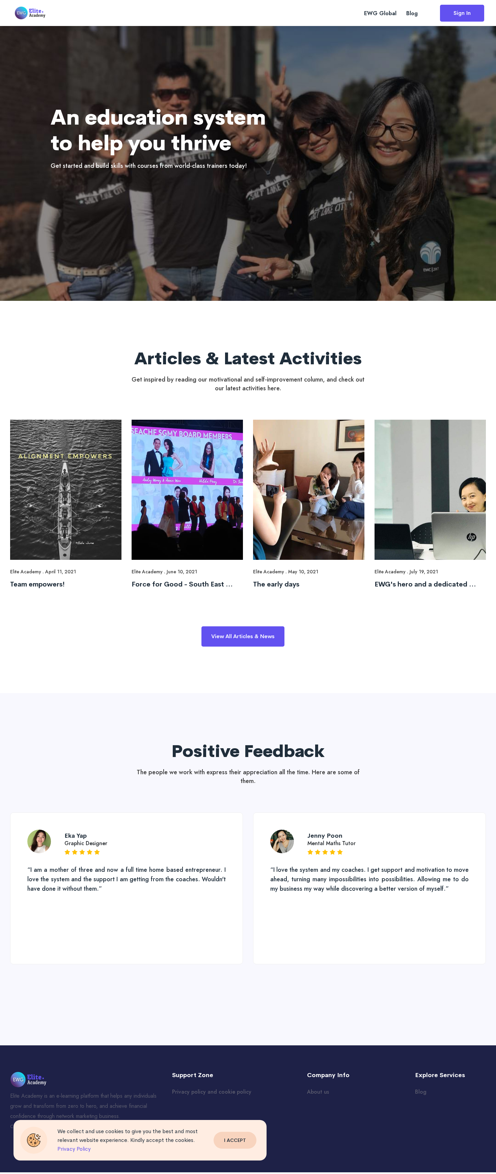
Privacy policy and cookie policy (211, 1092)
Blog (412, 13)
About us (318, 1092)
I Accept (235, 1140)
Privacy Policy (74, 1148)
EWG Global (380, 13)
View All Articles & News (243, 636)
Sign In (462, 13)
